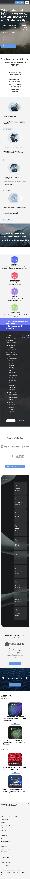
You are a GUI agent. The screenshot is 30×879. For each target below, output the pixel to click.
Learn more (22, 420)
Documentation (5, 857)
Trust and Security (5, 825)
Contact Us (7, 40)
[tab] (15, 262)
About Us (3, 822)
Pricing (2, 838)
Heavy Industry (17, 545)
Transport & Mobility (18, 614)
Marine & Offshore (17, 586)
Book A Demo (8, 46)
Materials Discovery (5, 849)
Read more (8, 129)
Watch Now (15, 723)
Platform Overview (5, 841)
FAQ (1, 874)
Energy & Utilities (17, 517)
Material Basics (4, 846)
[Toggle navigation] (27, 2)
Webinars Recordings (6, 862)
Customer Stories (5, 844)
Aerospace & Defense (18, 503)
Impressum (8, 872)
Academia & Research (18, 489)
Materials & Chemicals (18, 600)
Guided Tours (4, 860)
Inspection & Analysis (18, 572)
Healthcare (18, 530)
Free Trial (19, 2)
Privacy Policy (23, 872)
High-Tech (18, 558)
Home (2, 872)
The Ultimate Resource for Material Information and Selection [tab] (17, 325)
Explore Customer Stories (15, 466)
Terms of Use (15, 872)
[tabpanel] (15, 372)
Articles (2, 855)
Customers (3, 830)
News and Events (5, 865)
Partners (3, 827)
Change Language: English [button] (8, 809)
